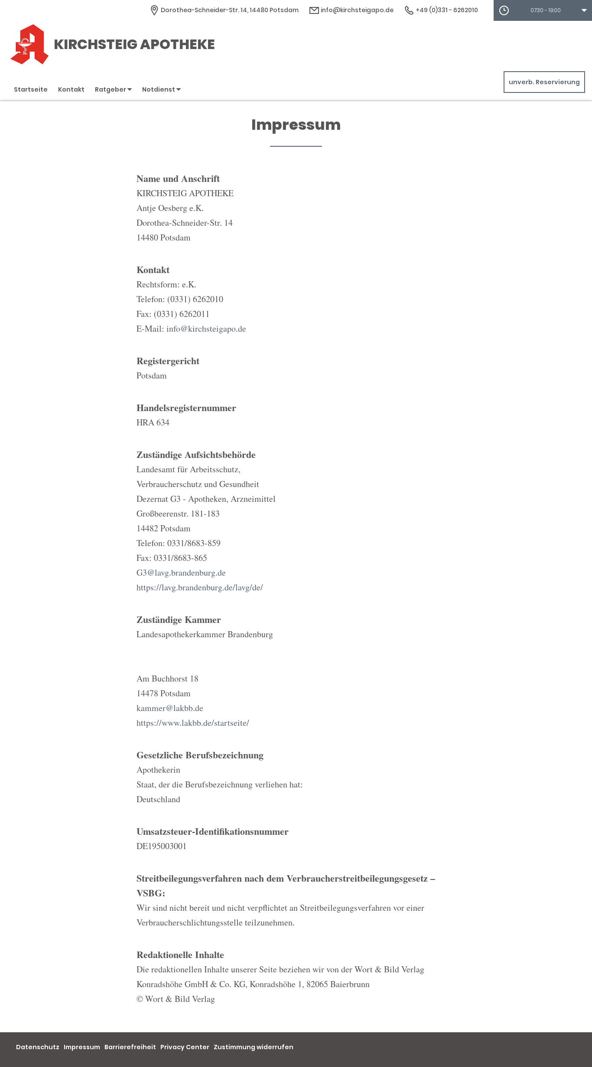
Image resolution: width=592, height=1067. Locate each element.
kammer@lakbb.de (170, 708)
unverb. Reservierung (544, 82)
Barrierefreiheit (130, 1047)
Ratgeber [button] (111, 89)
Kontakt (71, 89)
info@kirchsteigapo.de (356, 10)
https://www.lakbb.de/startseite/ (193, 722)
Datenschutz (37, 1047)
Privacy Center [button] (184, 1047)
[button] (543, 10)
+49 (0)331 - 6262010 (446, 10)
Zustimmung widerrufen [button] (253, 1047)
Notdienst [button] (159, 89)
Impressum (82, 1047)
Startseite (31, 89)
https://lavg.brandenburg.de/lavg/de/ (200, 587)
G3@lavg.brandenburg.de (181, 572)
